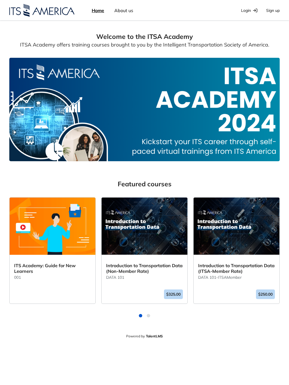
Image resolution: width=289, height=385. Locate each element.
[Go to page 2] (149, 317)
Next (284, 258)
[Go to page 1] (141, 317)
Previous (5, 258)
